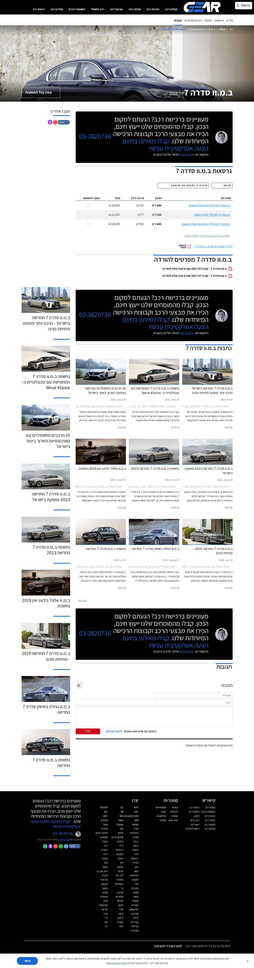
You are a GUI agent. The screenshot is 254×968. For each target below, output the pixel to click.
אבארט (104, 820)
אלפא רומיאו (101, 833)
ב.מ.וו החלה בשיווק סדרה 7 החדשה (46, 709)
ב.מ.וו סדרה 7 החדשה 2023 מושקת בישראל (51, 496)
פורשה (104, 909)
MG (121, 816)
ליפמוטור (134, 875)
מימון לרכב (194, 811)
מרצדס (135, 888)
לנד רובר (119, 875)
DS (121, 807)
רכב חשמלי (97, 9)
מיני (137, 884)
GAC (136, 811)
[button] (64, 122)
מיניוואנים (161, 816)
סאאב (136, 892)
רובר (121, 926)
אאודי (120, 820)
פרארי (135, 917)
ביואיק (120, 841)
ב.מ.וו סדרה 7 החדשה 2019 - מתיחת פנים (46, 656)
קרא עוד (228, 427)
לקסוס (135, 879)
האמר (120, 858)
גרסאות (219, 20)
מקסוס (104, 884)
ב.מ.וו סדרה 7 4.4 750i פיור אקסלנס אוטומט (209, 205)
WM (137, 820)
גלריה (229, 20)
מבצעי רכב (116, 9)
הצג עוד (82, 601)
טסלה (105, 867)
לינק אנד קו (102, 871)
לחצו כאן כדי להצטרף (168, 946)
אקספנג (104, 837)
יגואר (136, 871)
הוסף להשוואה (91, 198)
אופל (105, 824)
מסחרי (163, 820)
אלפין (136, 837)
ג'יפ (106, 845)
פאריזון (135, 905)
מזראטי (104, 879)
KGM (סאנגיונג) (131, 816)
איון (121, 828)
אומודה (119, 824)
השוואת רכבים (77, 9)
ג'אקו (136, 845)
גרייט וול (119, 849)
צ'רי (106, 917)
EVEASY (104, 807)
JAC (106, 811)
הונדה (136, 862)
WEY (105, 816)
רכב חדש (195, 820)
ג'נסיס (136, 849)
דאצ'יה (104, 849)
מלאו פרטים (186, 154)
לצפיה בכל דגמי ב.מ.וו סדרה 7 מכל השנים (207, 236)
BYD (136, 807)
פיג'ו (106, 913)
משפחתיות (160, 807)
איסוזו (120, 833)
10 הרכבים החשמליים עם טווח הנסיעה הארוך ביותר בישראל (48, 440)
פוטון (121, 905)
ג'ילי (121, 845)
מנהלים (174, 811)
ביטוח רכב (39, 9)
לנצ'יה (105, 875)
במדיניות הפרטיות (115, 963)
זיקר (136, 867)
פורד (121, 909)
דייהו (105, 854)
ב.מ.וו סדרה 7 (197, 29)
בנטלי (105, 841)
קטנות (175, 807)
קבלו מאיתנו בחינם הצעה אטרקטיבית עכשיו (165, 144)
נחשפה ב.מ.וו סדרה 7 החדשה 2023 (51, 550)
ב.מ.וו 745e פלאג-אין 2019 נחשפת (46, 603)
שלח (88, 731)
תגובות (178, 20)
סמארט (104, 896)
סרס (106, 900)
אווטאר (135, 824)
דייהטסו (135, 858)
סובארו (120, 892)
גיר (231, 29)
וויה (121, 862)
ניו (122, 888)
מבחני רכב (134, 9)
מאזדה (119, 879)
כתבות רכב (153, 9)
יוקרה (163, 811)
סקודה (135, 900)
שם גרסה (226, 198)
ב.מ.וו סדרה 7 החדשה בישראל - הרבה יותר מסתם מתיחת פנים (46, 323)
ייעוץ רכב (195, 824)
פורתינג (135, 913)
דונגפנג (119, 854)
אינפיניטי (134, 833)
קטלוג (222, 29)
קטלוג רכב (171, 9)
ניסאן (105, 888)
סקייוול (120, 900)
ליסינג (197, 816)
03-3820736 (95, 136)
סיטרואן (119, 896)
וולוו (106, 862)
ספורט (175, 816)
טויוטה (120, 867)
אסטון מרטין (117, 837)
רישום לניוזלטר (192, 828)
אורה (136, 828)
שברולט (135, 930)
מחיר (117, 198)
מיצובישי (119, 884)
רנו (106, 926)
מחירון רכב (56, 9)
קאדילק (135, 922)
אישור (27, 961)
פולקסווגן (134, 909)
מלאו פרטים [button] (64, 839)
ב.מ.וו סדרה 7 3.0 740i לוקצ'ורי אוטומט (212, 215)
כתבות (208, 20)
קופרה (120, 922)
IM (122, 811)
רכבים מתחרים (193, 20)
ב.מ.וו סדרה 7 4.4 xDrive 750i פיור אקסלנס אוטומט (205, 224)
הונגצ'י (105, 858)
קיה (106, 922)
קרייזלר (135, 926)
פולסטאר (103, 905)
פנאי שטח (173, 820)
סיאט (136, 896)
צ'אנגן (120, 917)
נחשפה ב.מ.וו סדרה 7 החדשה (51, 762)
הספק (158, 198)
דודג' (136, 854)
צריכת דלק (137, 198)
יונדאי (120, 871)
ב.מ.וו (212, 29)
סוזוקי (105, 892)
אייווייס (105, 828)
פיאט (120, 913)
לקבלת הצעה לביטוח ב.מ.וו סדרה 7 (214, 246)
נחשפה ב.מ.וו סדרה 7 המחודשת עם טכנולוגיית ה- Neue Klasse (46, 381)
